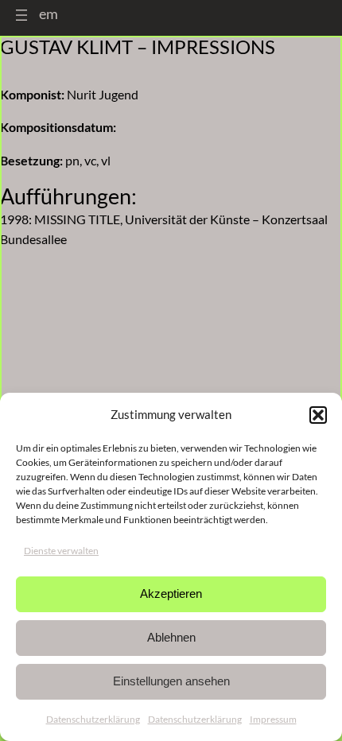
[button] (318, 415)
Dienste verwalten (61, 551)
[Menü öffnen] (21, 15)
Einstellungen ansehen (171, 681)
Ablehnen (171, 637)
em (48, 13)
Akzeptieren (171, 593)
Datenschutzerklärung (93, 719)
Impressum (273, 719)
